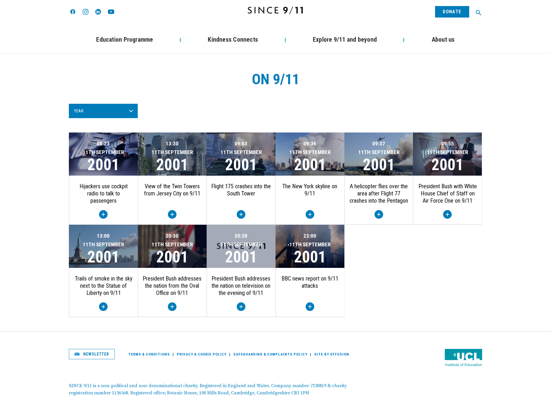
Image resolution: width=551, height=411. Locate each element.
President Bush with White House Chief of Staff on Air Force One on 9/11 (447, 193)
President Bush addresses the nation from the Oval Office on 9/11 (172, 285)
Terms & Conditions (149, 354)
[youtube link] (111, 11)
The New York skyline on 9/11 (309, 190)
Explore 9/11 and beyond (345, 39)
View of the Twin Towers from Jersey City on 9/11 (172, 190)
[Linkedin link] (98, 12)
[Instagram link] (85, 12)
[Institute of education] (463, 358)
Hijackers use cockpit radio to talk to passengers (103, 193)
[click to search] (478, 12)
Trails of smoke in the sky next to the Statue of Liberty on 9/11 (103, 285)
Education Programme (124, 39)
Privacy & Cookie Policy (201, 354)
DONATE (452, 11)
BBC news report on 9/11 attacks (310, 282)
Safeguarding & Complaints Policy (270, 354)
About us (443, 39)
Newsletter (95, 354)
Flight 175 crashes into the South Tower (241, 190)
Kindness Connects (233, 39)
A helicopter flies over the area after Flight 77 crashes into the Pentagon (379, 193)
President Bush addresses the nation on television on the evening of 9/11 (241, 285)
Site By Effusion (331, 354)
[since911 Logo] (275, 10)
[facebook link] (73, 12)
